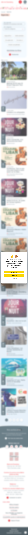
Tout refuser (14, 275)
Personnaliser (14, 278)
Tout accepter (14, 272)
